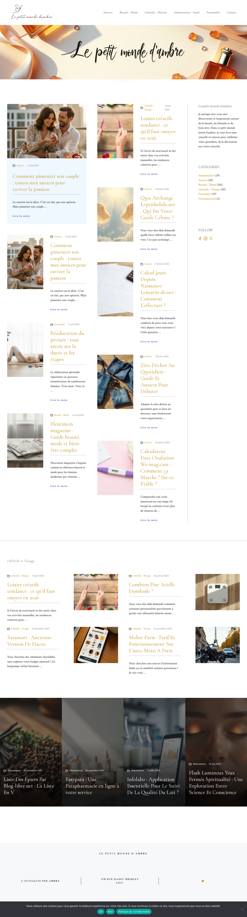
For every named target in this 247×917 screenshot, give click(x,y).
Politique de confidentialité (134, 911)
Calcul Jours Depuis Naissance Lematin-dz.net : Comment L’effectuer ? (158, 289)
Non (110, 911)
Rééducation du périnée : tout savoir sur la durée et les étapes (67, 346)
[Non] (242, 909)
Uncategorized (207, 199)
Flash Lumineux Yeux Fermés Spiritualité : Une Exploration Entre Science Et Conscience (216, 782)
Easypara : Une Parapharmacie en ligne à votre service (92, 786)
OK (101, 911)
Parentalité (213, 12)
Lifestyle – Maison (156, 12)
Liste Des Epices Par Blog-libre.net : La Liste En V (29, 786)
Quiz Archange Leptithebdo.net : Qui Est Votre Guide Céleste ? (157, 208)
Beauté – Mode (129, 12)
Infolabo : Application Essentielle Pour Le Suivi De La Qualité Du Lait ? (153, 786)
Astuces (107, 12)
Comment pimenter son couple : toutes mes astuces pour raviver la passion (46, 183)
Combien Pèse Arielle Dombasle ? (152, 587)
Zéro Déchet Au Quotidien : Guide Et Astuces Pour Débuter (157, 378)
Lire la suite (21, 216)
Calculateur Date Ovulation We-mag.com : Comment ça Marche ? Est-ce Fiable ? (157, 467)
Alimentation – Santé (186, 12)
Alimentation (206, 175)
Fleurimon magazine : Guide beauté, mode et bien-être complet (65, 437)
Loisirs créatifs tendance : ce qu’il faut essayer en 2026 (158, 128)
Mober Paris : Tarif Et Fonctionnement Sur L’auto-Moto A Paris (152, 644)
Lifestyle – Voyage (209, 189)
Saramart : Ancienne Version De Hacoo (29, 640)
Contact (231, 12)
